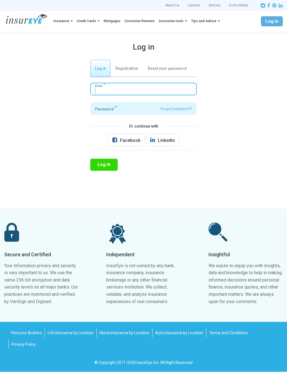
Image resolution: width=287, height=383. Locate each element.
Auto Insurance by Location (179, 333)
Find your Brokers (26, 333)
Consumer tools (171, 21)
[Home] (26, 19)
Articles (215, 5)
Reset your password (167, 68)
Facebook (130, 140)
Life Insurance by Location (71, 333)
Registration (126, 68)
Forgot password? (176, 109)
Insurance (61, 21)
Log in (271, 21)
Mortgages (112, 21)
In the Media (238, 5)
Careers (194, 5)
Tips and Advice (203, 21)
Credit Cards (86, 21)
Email (99, 86)
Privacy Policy (23, 344)
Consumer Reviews (139, 21)
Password (104, 109)
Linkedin (166, 140)
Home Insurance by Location (124, 333)
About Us (172, 5)
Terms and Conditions (228, 333)
